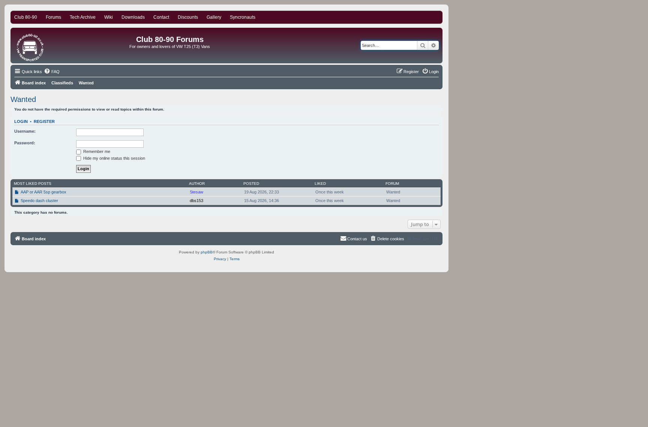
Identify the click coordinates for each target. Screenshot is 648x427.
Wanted (23, 99)
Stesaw (196, 192)
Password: (24, 143)
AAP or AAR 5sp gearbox (43, 192)
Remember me (96, 151)
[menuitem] (52, 71)
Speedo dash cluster (39, 200)
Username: (25, 131)
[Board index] (30, 45)
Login (21, 121)
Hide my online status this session (113, 158)
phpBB (207, 252)
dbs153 (196, 200)
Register (44, 121)
